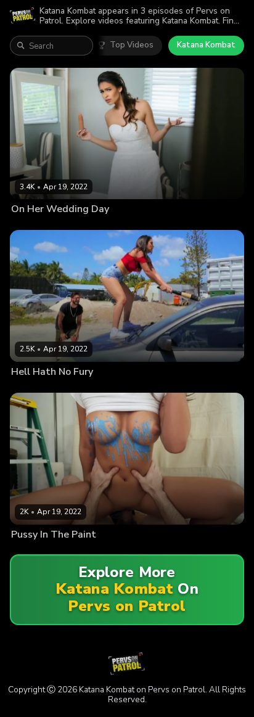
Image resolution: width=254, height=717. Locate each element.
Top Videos (132, 45)
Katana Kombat (206, 45)
